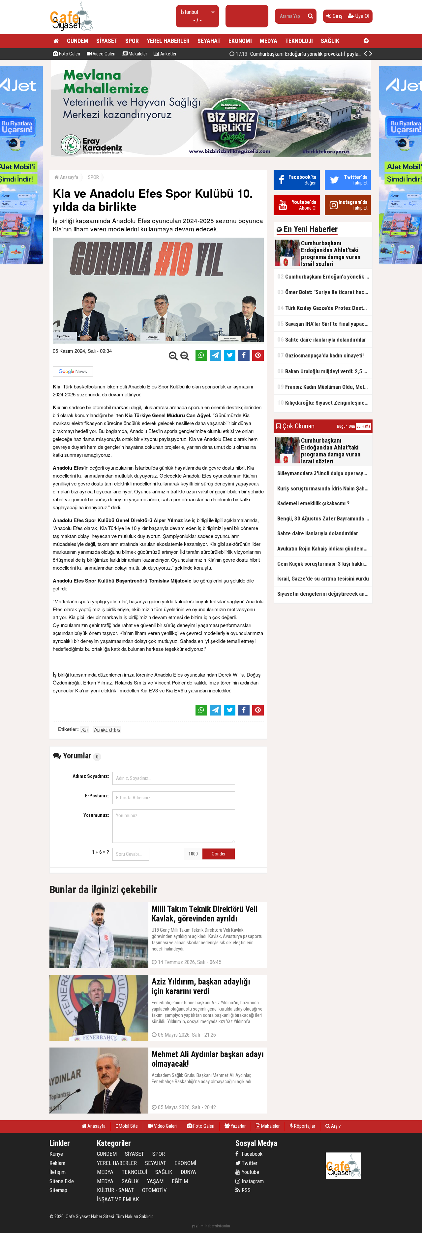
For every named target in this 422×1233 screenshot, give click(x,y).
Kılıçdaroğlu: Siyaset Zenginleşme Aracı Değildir (324, 402)
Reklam (57, 1163)
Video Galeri (103, 54)
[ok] (310, 16)
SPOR (132, 40)
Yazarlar (238, 1126)
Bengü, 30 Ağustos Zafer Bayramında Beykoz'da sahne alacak (324, 518)
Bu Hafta (363, 426)
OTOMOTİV (154, 1190)
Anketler (167, 54)
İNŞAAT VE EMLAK (118, 1199)
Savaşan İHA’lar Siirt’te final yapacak (323, 323)
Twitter (248, 1163)
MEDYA (268, 40)
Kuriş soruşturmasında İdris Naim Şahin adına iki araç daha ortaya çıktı (324, 488)
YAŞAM (155, 1181)
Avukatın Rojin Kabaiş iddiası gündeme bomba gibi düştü (324, 548)
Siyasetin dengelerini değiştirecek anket (324, 593)
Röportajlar (304, 1126)
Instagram (252, 1181)
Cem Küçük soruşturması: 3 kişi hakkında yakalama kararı (324, 563)
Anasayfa (68, 177)
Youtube (249, 1172)
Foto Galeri (69, 54)
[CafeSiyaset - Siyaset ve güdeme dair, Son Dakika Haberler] (71, 31)
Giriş (337, 16)
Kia (84, 729)
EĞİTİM (180, 1181)
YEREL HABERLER (168, 40)
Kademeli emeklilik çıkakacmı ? (313, 503)
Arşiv (335, 1126)
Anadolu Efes (107, 729)
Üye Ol (361, 16)
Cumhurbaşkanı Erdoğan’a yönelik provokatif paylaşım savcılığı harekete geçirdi (328, 53)
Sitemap (58, 1190)
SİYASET (106, 40)
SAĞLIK (330, 40)
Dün (352, 426)
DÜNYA (188, 1172)
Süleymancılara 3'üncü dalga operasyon (323, 473)
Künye (56, 1153)
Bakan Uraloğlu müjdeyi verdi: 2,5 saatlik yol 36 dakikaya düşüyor (324, 371)
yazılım (197, 1225)
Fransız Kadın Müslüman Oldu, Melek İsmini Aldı (324, 386)
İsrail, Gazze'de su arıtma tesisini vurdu (323, 578)
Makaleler (137, 54)
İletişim (57, 1172)
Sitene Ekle (61, 1181)
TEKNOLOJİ (299, 40)
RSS (245, 1190)
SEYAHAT (209, 40)
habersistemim (217, 1225)
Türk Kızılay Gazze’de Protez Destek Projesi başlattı (324, 308)
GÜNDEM (77, 40)
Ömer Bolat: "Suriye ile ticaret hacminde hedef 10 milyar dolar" (324, 292)
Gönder (219, 854)
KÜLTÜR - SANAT (115, 1190)
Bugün (342, 426)
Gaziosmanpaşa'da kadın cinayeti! (320, 355)
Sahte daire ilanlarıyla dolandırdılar (321, 339)
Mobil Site (128, 1126)
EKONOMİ (240, 40)
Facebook (251, 1153)
